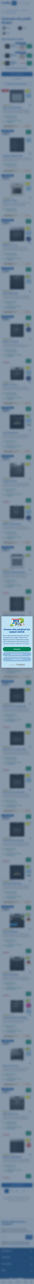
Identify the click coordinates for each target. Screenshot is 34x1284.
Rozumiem (17, 649)
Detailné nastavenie (17, 654)
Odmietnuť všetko (17, 659)
